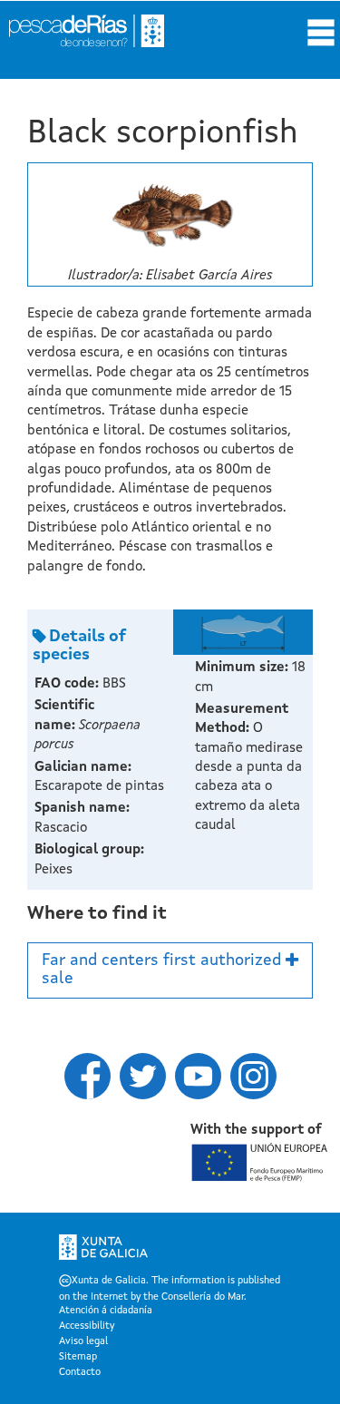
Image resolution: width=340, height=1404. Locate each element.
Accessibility (86, 1326)
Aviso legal (83, 1342)
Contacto (80, 1373)
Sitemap (78, 1357)
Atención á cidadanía (105, 1311)
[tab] (170, 970)
